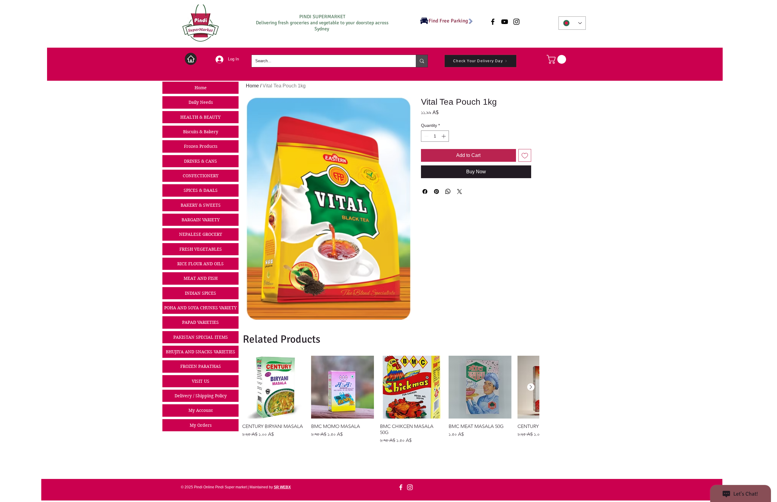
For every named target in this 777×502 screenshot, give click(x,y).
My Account (200, 410)
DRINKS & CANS (200, 161)
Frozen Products (200, 146)
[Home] (191, 59)
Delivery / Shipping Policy (201, 396)
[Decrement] (425, 136)
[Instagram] (410, 487)
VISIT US (200, 381)
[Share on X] (459, 191)
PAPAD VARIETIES (200, 322)
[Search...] (422, 61)
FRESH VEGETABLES (200, 249)
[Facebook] (401, 487)
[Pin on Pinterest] (436, 191)
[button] (557, 59)
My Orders (201, 425)
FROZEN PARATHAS (200, 366)
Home (201, 87)
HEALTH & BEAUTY (200, 117)
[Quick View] (273, 387)
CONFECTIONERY (201, 175)
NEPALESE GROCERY (200, 234)
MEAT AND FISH (201, 278)
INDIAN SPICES (200, 293)
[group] (390, 399)
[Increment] (444, 136)
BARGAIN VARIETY (201, 219)
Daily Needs (200, 102)
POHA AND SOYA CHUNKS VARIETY (200, 307)
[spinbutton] (434, 136)
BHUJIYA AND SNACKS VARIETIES (200, 351)
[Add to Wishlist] (524, 155)
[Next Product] (530, 387)
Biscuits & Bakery (200, 131)
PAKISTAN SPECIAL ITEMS (200, 337)
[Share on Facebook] (425, 191)
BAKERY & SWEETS (201, 205)
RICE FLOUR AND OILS (200, 263)
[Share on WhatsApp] (448, 191)
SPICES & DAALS (201, 190)
